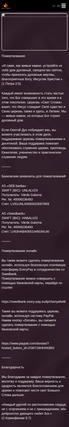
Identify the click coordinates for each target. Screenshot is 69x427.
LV (53, 6)
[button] (63, 6)
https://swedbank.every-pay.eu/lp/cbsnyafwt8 (34, 301)
